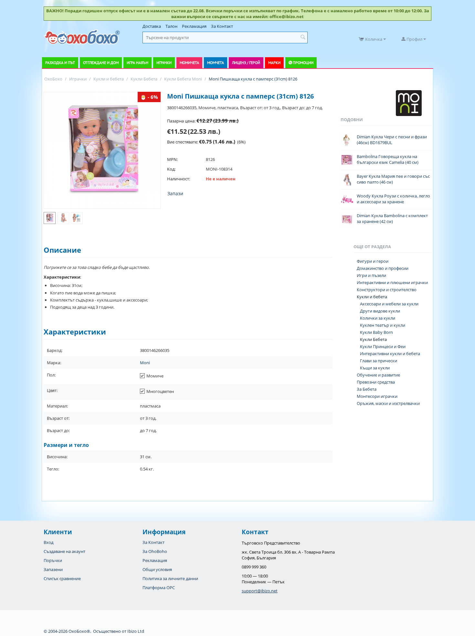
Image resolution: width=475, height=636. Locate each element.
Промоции (303, 62)
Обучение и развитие (378, 375)
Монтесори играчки (377, 396)
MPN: (172, 159)
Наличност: (178, 179)
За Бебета (366, 389)
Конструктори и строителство (387, 289)
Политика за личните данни (170, 578)
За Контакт (222, 26)
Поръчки (53, 560)
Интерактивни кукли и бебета (390, 353)
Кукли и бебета (372, 297)
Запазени (53, 569)
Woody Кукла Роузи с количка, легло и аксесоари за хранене (393, 199)
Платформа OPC (158, 587)
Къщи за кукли (375, 368)
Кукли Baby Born (376, 332)
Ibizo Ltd (135, 631)
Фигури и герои (372, 261)
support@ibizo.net (260, 591)
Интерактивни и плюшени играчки (392, 282)
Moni (145, 363)
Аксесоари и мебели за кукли (389, 304)
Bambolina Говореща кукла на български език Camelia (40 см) (387, 159)
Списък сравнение (62, 578)
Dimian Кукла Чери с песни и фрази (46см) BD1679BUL (392, 139)
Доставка (151, 26)
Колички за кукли (377, 318)
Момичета (189, 62)
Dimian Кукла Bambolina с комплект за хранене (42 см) (392, 218)
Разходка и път (60, 62)
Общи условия (157, 569)
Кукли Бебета (373, 339)
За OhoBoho (154, 551)
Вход (48, 542)
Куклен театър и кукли (382, 325)
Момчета (215, 62)
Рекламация (194, 26)
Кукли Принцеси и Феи (383, 346)
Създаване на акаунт (64, 551)
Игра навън (137, 62)
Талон (171, 26)
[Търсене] (303, 37)
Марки (274, 62)
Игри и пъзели (371, 275)
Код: (171, 169)
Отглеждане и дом (101, 62)
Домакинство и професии (382, 268)
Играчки (164, 62)
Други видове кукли (380, 311)
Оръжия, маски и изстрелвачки (388, 403)
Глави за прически (378, 361)
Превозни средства (376, 382)
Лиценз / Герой (246, 62)
